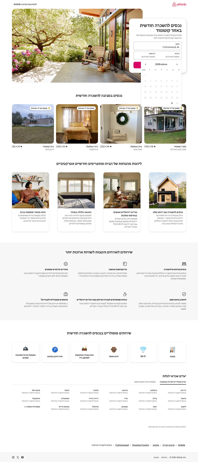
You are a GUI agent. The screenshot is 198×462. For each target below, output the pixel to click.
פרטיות (164, 457)
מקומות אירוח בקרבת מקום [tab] (145, 382)
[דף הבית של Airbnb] (179, 4)
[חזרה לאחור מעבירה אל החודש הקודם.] (177, 64)
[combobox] (157, 47)
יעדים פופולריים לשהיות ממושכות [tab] (173, 382)
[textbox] (169, 56)
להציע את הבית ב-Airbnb (25, 4)
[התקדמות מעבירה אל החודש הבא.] (145, 64)
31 (172, 103)
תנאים (156, 457)
